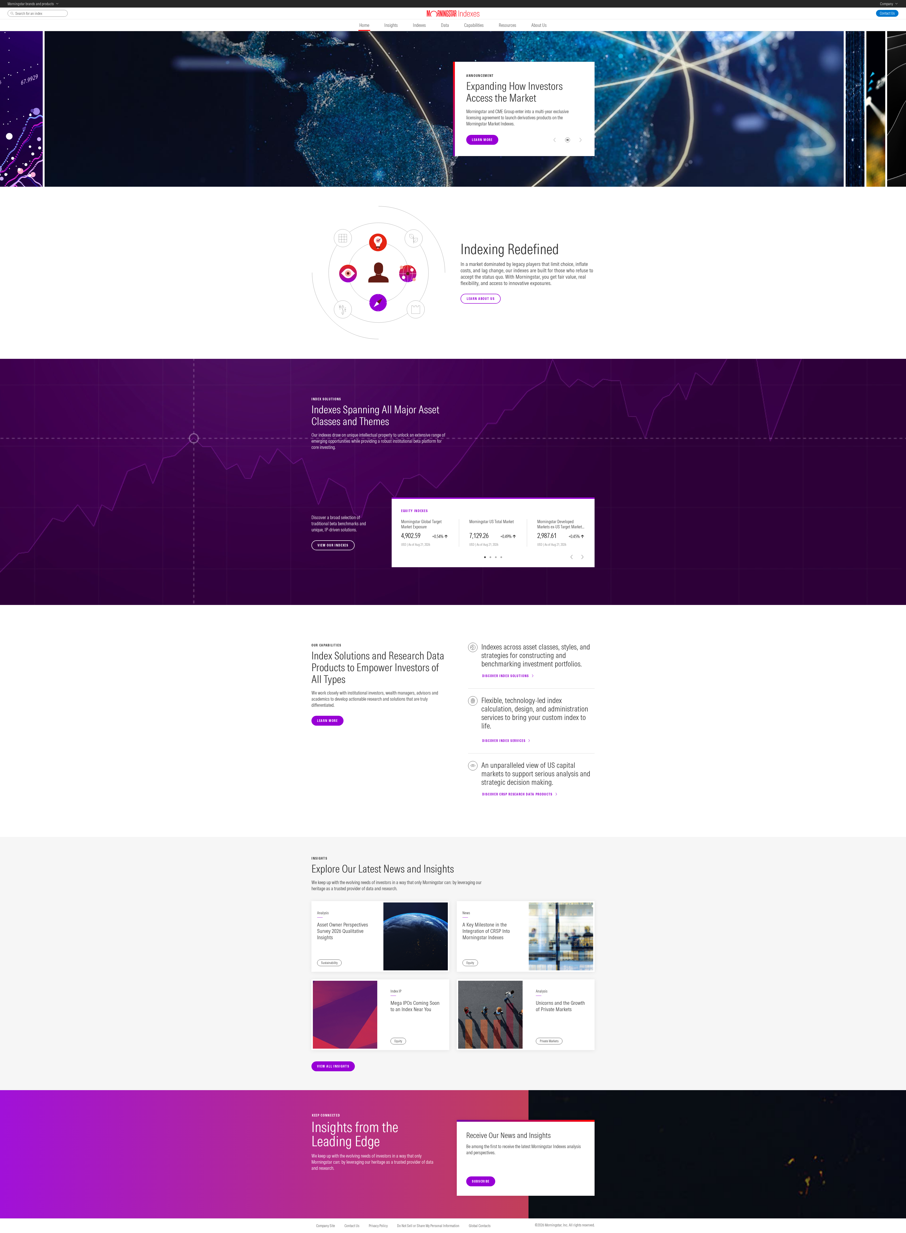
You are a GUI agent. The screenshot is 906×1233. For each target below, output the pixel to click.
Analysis (323, 912)
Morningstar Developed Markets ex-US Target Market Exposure (559, 524)
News (466, 912)
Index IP (395, 991)
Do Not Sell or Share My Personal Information (428, 1225)
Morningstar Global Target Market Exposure (421, 524)
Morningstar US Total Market (491, 521)
